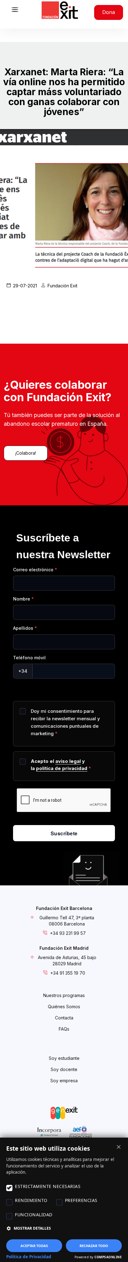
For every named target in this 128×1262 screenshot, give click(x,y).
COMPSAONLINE (108, 1257)
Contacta (64, 1017)
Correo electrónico (33, 569)
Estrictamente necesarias (47, 1186)
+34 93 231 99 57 (68, 933)
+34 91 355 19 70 (67, 973)
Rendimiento (31, 1200)
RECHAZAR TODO (94, 1245)
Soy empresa (64, 1080)
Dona (108, 12)
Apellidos (23, 628)
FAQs (64, 1029)
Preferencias (81, 1200)
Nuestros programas (64, 995)
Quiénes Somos (64, 1006)
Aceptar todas (34, 1245)
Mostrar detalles (32, 1228)
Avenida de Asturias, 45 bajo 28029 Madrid (67, 960)
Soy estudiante (64, 1058)
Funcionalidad (34, 1215)
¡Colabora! (25, 453)
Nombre (21, 598)
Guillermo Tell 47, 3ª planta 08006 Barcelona (66, 920)
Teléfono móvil (29, 657)
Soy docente (64, 1069)
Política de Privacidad (28, 1257)
